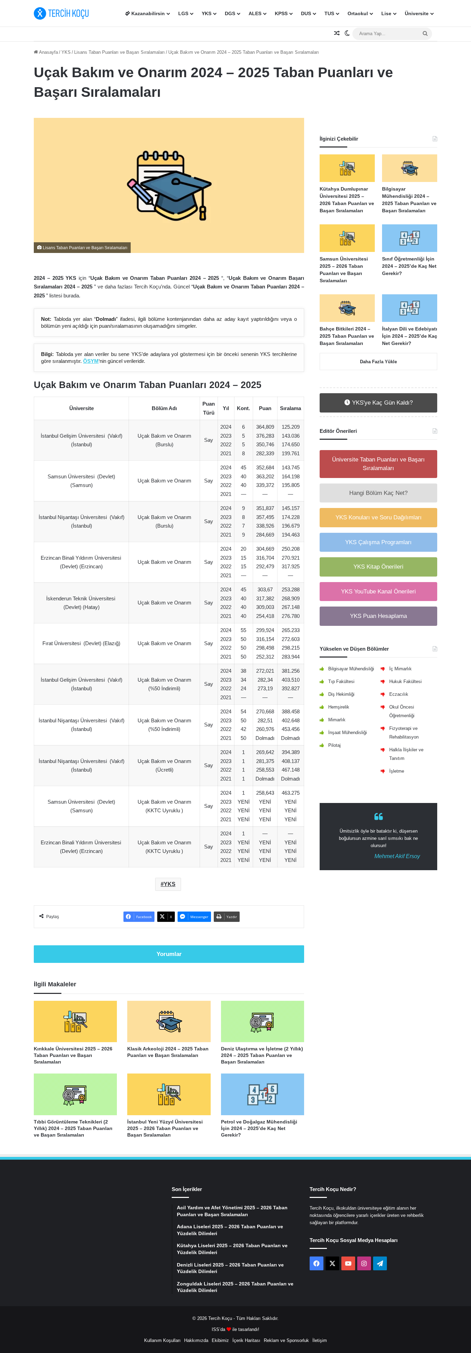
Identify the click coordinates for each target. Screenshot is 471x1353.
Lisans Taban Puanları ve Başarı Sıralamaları (119, 52)
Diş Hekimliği (341, 694)
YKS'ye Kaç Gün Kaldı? (381, 402)
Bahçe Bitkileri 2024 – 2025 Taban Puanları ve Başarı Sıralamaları (347, 336)
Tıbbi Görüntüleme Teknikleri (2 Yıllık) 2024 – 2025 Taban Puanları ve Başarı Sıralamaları (73, 1128)
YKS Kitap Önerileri (378, 566)
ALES (255, 13)
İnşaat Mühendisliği (347, 732)
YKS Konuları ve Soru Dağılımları (378, 517)
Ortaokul (358, 13)
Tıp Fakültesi (341, 681)
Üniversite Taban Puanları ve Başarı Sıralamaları (378, 464)
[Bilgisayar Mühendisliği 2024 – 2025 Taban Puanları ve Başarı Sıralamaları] (409, 168)
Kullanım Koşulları (162, 1340)
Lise (386, 13)
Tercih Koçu (220, 1318)
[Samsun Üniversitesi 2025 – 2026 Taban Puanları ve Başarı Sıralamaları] (347, 238)
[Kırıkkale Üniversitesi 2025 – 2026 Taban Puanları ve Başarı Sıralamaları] (75, 1021)
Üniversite (417, 13)
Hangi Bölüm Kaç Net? (378, 493)
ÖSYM (91, 361)
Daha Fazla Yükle (378, 361)
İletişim (319, 1340)
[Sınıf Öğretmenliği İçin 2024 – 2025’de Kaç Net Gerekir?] (409, 238)
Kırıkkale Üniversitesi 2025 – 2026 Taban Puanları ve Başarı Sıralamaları (73, 1055)
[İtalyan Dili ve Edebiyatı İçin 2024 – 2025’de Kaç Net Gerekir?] (409, 308)
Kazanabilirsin (147, 13)
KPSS (281, 13)
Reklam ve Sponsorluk (286, 1340)
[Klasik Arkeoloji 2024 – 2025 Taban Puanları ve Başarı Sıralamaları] (168, 1021)
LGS (183, 13)
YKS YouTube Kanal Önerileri (378, 591)
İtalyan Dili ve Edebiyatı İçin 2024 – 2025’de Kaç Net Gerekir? (409, 336)
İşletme (396, 771)
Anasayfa (48, 52)
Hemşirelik (338, 707)
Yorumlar (169, 954)
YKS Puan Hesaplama (378, 616)
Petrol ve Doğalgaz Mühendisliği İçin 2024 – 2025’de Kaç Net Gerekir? (259, 1128)
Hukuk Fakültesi (405, 681)
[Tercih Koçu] (61, 13)
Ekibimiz (220, 1340)
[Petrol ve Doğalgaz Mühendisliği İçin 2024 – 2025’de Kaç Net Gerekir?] (262, 1094)
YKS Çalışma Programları (378, 542)
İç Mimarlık (400, 668)
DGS (230, 13)
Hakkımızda (196, 1340)
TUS (329, 13)
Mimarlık (336, 719)
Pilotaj (334, 745)
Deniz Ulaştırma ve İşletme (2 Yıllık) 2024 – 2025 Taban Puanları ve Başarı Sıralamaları (262, 1055)
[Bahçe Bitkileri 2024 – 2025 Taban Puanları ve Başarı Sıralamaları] (347, 308)
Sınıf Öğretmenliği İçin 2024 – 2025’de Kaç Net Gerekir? (409, 266)
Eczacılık (398, 694)
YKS (206, 13)
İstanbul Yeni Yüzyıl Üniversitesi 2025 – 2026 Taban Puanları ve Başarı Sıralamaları (165, 1128)
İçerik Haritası (246, 1340)
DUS (306, 13)
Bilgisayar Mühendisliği (351, 668)
